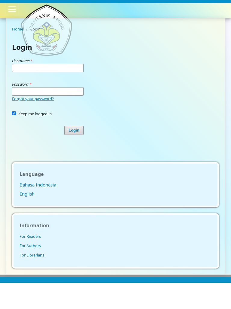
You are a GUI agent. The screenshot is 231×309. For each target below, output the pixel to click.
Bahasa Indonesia (38, 185)
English (27, 194)
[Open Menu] (12, 9)
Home (17, 29)
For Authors (30, 245)
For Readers (30, 236)
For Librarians (32, 255)
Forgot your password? (33, 98)
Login (74, 130)
